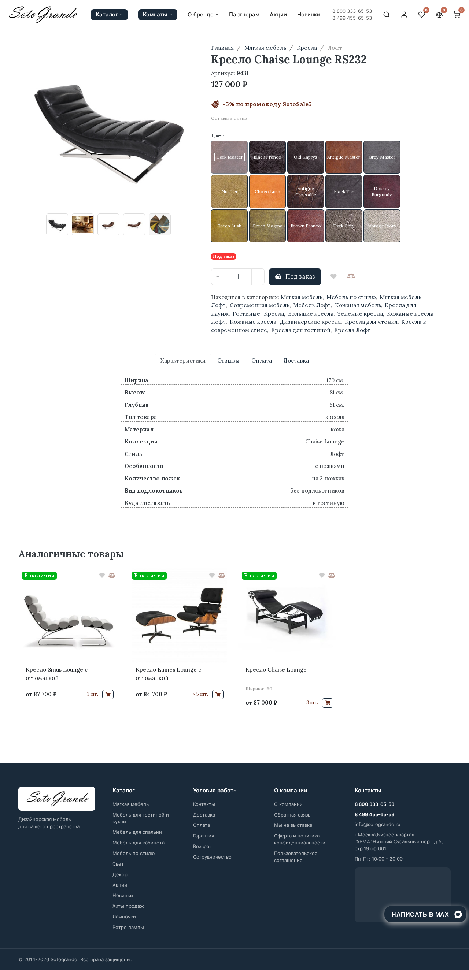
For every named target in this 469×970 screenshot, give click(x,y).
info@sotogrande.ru (377, 824)
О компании (288, 804)
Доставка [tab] (296, 360)
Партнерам (244, 14)
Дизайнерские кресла (310, 321)
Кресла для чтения (371, 321)
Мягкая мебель (301, 297)
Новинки (308, 14)
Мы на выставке (293, 825)
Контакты (204, 804)
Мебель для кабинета (138, 843)
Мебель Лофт (312, 305)
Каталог (107, 14)
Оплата (201, 825)
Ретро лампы (128, 927)
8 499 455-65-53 (352, 18)
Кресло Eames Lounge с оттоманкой (168, 673)
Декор (120, 874)
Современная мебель (259, 305)
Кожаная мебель (358, 305)
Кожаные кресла (253, 321)
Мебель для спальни (137, 832)
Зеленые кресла (360, 313)
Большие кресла (310, 313)
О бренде (201, 14)
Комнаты (155, 14)
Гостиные (246, 313)
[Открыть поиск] (386, 14)
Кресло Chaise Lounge (276, 669)
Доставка (204, 815)
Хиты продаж (128, 906)
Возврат (202, 846)
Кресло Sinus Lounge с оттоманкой (57, 673)
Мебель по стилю (351, 297)
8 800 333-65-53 (352, 11)
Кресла (274, 313)
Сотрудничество (212, 857)
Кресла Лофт (352, 330)
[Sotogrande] (56, 799)
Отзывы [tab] (228, 360)
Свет (118, 864)
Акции (278, 14)
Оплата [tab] (261, 360)
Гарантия (203, 836)
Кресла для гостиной (300, 330)
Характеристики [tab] (183, 360)
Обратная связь (292, 815)
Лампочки (124, 916)
